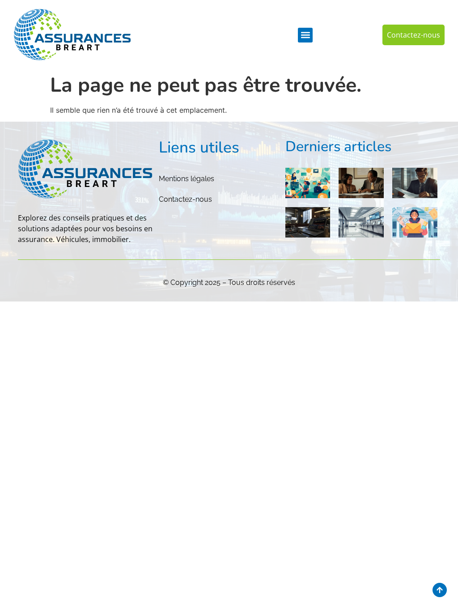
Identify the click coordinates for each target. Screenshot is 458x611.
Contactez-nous (185, 199)
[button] (305, 35)
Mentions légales (186, 178)
